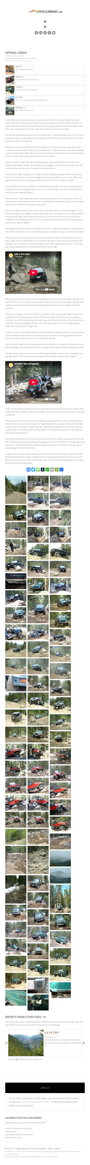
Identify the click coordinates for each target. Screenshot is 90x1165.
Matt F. (19, 66)
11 (34, 1059)
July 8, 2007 (52, 1032)
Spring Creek (16, 53)
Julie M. (19, 97)
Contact (57, 1148)
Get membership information (36, 1101)
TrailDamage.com (45, 11)
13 (39, 1059)
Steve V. (19, 87)
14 (41, 1059)
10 (31, 1059)
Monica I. (20, 77)
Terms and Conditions (38, 1148)
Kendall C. (21, 107)
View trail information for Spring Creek (18, 61)
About (50, 1148)
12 (36, 1059)
